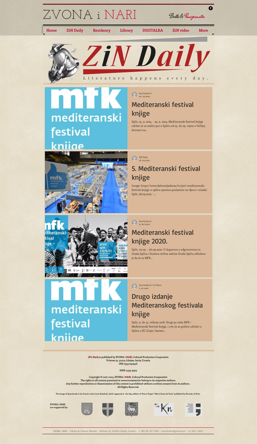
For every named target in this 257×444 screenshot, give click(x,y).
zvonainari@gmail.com (173, 430)
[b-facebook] (211, 8)
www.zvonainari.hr (131, 380)
